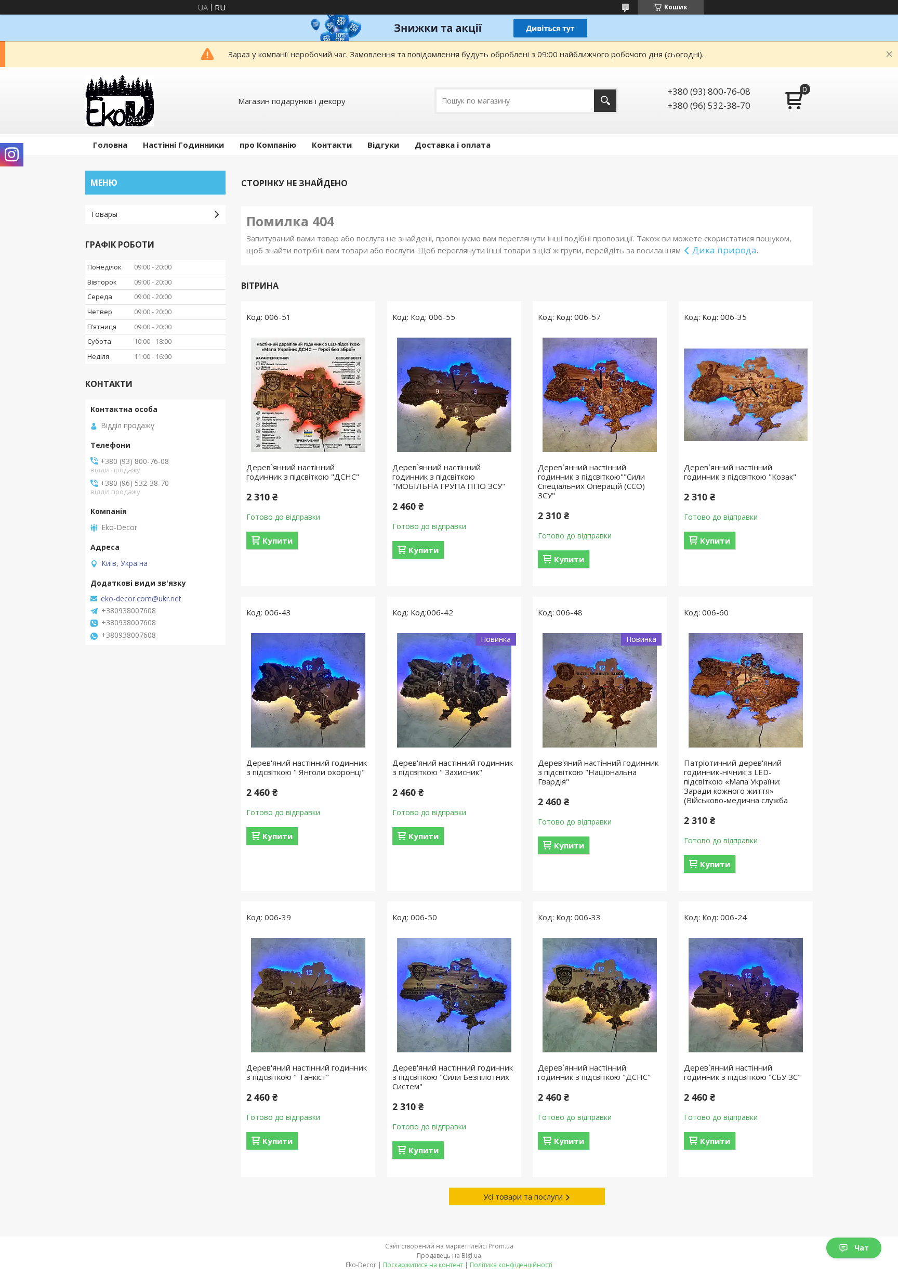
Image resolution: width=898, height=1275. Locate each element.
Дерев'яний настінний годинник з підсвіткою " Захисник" (452, 767)
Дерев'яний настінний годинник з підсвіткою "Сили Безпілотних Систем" (452, 1077)
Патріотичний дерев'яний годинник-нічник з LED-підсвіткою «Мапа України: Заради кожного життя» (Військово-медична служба (736, 781)
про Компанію (268, 144)
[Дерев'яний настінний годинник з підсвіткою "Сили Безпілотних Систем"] (454, 995)
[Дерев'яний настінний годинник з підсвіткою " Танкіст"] (308, 995)
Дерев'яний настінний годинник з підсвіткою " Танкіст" (306, 1072)
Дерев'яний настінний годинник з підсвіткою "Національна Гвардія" (598, 772)
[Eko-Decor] (119, 100)
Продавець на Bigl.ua (449, 1255)
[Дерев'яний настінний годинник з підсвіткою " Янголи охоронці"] (308, 690)
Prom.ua (500, 1246)
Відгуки (383, 144)
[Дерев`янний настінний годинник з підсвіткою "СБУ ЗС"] (746, 995)
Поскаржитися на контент (423, 1264)
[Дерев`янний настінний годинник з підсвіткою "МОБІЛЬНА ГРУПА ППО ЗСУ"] (454, 395)
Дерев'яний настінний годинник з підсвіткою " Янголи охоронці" (306, 767)
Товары (103, 214)
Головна (110, 144)
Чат (861, 1248)
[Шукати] (605, 100)
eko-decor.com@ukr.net (141, 598)
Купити (277, 540)
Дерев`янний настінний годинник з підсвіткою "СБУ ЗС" (742, 1072)
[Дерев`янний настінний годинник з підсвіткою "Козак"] (746, 395)
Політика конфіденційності (511, 1264)
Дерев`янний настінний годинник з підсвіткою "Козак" (740, 471)
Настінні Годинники (183, 144)
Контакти (332, 144)
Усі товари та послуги (523, 1196)
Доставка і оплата (453, 144)
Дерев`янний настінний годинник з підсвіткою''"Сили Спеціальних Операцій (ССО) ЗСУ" (591, 481)
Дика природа (724, 250)
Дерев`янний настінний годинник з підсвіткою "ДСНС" (302, 471)
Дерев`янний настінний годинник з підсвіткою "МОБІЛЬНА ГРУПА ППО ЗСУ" (448, 476)
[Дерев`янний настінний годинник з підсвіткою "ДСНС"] (308, 395)
